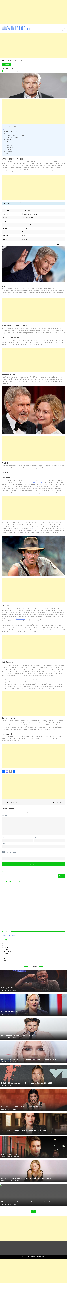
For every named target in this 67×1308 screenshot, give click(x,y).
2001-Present (10, 149)
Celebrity (6, 949)
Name (3, 837)
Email (36, 837)
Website (4, 843)
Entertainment (8, 952)
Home (3, 60)
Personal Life (8, 139)
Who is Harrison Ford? (10, 131)
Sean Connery (20, 619)
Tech (5, 960)
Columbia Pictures (37, 482)
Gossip (6, 954)
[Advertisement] (33, 12)
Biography (9, 60)
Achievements (8, 151)
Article (6, 943)
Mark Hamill (35, 528)
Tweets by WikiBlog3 (8, 935)
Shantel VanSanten (11, 802)
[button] (20, 203)
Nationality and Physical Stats (15, 135)
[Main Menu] (61, 29)
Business (6, 947)
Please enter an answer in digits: (9, 851)
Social (6, 142)
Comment (4, 815)
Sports (6, 958)
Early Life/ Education (13, 137)
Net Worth (7, 154)
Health (6, 956)
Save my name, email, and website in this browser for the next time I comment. (29, 850)
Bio (5, 133)
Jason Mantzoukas (56, 802)
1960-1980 (9, 146)
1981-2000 (10, 147)
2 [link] (60, 243)
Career (6, 144)
